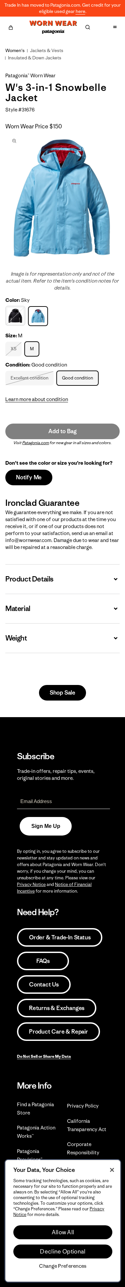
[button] (10, 26)
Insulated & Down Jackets (34, 58)
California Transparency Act (86, 1125)
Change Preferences (62, 1266)
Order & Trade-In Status (59, 937)
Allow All (63, 1232)
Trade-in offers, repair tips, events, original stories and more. (56, 774)
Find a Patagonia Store (35, 1108)
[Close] (112, 1170)
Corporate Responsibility (83, 1148)
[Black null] (16, 316)
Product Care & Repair (58, 1031)
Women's (15, 50)
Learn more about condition (36, 399)
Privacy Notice (31, 884)
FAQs (43, 961)
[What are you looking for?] (87, 27)
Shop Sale (62, 692)
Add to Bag (62, 431)
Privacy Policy (83, 1106)
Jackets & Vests (46, 50)
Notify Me (29, 477)
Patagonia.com (35, 442)
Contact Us (44, 984)
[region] (62, 1221)
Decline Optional (62, 1251)
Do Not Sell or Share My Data (44, 1056)
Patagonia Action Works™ (36, 1131)
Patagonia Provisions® (29, 1155)
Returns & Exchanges (56, 1008)
